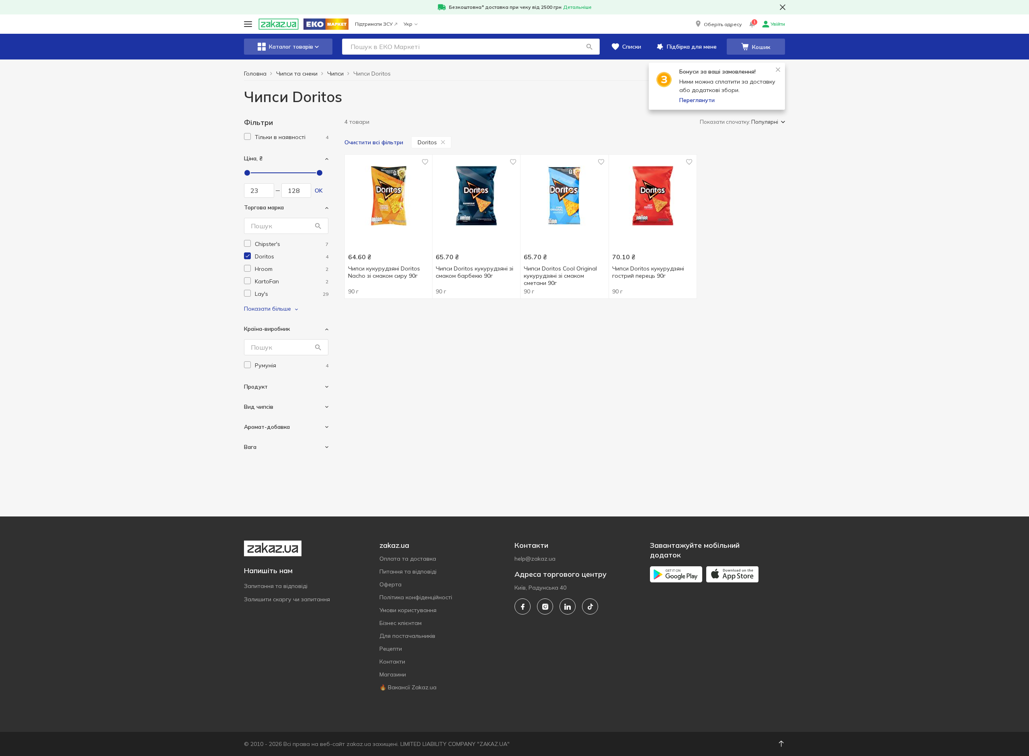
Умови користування (408, 610)
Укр (408, 24)
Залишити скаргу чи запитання (287, 599)
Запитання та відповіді (275, 586)
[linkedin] (568, 606)
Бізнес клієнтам (400, 623)
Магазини (392, 674)
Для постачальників (407, 635)
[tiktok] (590, 606)
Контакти (392, 661)
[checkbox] (247, 136)
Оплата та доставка (407, 558)
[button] (718, 24)
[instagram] (545, 606)
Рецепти (390, 648)
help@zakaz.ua (534, 558)
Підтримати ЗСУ (374, 24)
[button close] (782, 7)
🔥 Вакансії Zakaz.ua (408, 687)
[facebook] (522, 606)
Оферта (390, 584)
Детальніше (577, 7)
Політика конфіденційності (415, 597)
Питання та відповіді (408, 571)
